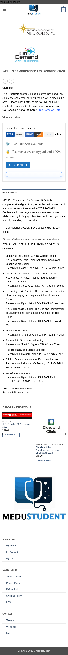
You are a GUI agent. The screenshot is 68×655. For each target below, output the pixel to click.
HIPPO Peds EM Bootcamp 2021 (16, 425)
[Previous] (2, 440)
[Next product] (5, 81)
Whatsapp (11, 626)
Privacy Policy (13, 583)
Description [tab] (9, 192)
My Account (12, 552)
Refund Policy (13, 589)
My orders (11, 545)
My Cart (10, 558)
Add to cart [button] (11, 435)
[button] (4, 9)
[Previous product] (11, 81)
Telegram (11, 620)
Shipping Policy (14, 595)
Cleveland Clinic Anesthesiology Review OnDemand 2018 (47, 450)
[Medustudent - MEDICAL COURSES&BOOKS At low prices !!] (34, 9)
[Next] (65, 440)
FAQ (8, 602)
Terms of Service (14, 576)
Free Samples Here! (49, 110)
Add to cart (18, 165)
